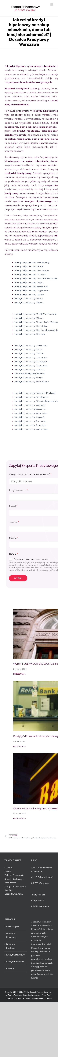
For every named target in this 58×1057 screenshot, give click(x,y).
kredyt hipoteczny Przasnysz (31, 361)
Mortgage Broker (35, 998)
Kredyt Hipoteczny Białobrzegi (32, 262)
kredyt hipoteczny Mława (29, 318)
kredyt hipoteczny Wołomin (31, 409)
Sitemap (48, 998)
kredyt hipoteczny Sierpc (29, 377)
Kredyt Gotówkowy (15, 954)
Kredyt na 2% (21, 998)
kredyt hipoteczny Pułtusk (29, 369)
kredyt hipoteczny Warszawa (31, 429)
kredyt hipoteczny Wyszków (31, 413)
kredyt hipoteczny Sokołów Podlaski (35, 393)
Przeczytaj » (19, 674)
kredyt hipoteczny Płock (28, 349)
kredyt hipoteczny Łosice (29, 298)
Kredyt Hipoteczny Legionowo (32, 290)
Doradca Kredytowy (31, 995)
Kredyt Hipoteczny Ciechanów (32, 270)
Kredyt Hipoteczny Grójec (29, 282)
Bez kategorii (12, 926)
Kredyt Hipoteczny (15, 961)
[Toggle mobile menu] (52, 4)
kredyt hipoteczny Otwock (30, 334)
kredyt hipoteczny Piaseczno (31, 345)
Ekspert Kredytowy (13, 893)
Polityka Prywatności (14, 875)
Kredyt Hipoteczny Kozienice (31, 286)
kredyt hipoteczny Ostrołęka (31, 326)
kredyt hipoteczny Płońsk (29, 353)
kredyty (10, 968)
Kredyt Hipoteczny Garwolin (30, 274)
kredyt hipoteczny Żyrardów (30, 425)
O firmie (8, 867)
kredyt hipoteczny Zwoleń (30, 417)
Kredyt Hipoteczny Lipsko (29, 294)
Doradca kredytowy (11, 946)
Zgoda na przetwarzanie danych (31, 558)
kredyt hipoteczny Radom (29, 302)
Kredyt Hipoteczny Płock (29, 266)
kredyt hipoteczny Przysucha (31, 365)
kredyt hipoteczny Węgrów (30, 405)
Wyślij (18, 578)
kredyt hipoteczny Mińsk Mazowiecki (35, 314)
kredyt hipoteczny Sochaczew (32, 381)
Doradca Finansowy (11, 935)
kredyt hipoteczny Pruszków (31, 357)
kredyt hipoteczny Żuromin (30, 421)
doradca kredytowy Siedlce (30, 373)
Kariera (7, 871)
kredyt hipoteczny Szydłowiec (32, 397)
